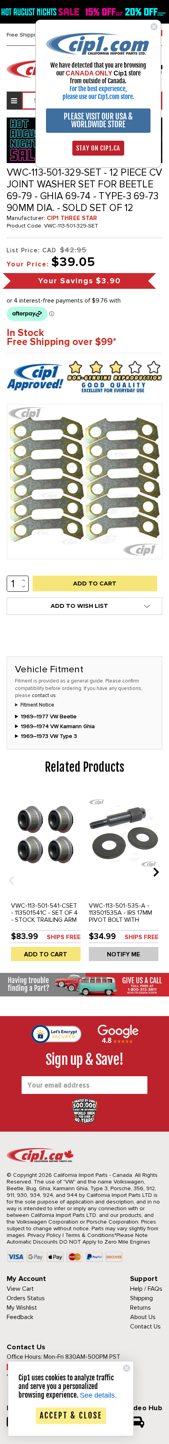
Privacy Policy (44, 1235)
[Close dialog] (154, 27)
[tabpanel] (45, 877)
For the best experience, (98, 89)
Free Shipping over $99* (61, 342)
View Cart (20, 1289)
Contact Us (145, 1326)
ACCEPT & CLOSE (71, 1415)
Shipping (141, 1298)
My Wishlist (22, 1308)
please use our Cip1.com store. (98, 97)
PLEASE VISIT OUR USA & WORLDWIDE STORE (98, 120)
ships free (64, 937)
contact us (44, 695)
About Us (143, 1317)
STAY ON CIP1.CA (98, 148)
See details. (98, 1395)
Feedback (20, 1317)
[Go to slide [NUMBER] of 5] (9, 872)
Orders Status (26, 1298)
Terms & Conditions (89, 1235)
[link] (98, 43)
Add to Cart (45, 954)
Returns (140, 1308)
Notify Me (123, 954)
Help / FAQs (146, 1289)
